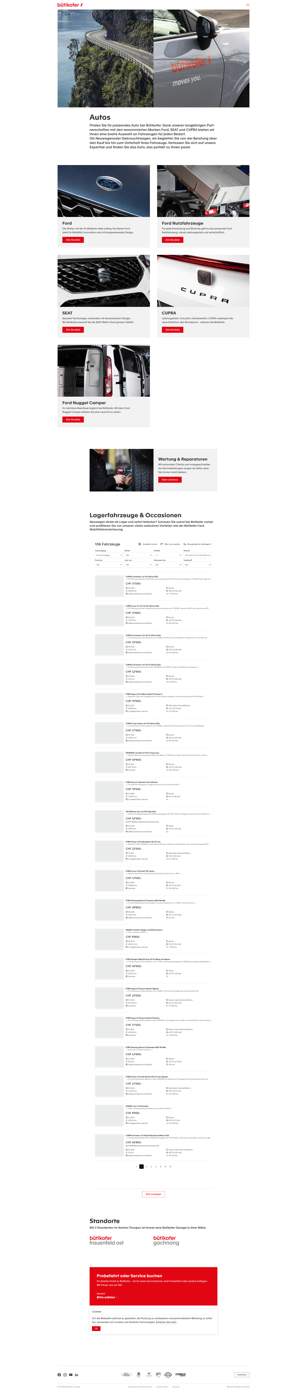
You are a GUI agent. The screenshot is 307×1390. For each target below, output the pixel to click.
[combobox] (107, 1297)
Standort (101, 1294)
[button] (96, 1328)
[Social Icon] (59, 1374)
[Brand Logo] (70, 5)
